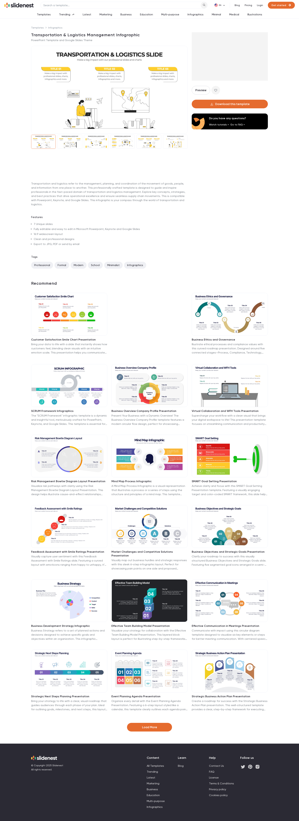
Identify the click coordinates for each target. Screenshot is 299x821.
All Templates (155, 765)
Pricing (248, 5)
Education (146, 14)
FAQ (211, 771)
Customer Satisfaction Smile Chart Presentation (63, 339)
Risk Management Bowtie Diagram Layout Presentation (68, 481)
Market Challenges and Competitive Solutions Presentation (142, 553)
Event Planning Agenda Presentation (135, 696)
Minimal (216, 14)
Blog (237, 5)
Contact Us (216, 765)
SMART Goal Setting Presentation (214, 481)
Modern (78, 265)
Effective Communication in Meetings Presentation (225, 625)
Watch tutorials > (219, 124)
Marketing (105, 14)
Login (260, 5)
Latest (87, 14)
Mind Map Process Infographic (131, 481)
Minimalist (113, 265)
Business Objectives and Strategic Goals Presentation (228, 551)
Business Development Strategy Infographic (60, 625)
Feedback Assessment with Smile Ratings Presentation (67, 551)
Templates (44, 14)
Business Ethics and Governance (213, 339)
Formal (62, 265)
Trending (64, 14)
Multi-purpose (170, 14)
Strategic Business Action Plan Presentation (221, 696)
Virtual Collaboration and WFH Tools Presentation (225, 411)
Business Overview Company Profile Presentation (143, 411)
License (214, 777)
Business (126, 14)
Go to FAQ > (237, 124)
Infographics (195, 14)
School (95, 265)
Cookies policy (218, 795)
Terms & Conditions (221, 783)
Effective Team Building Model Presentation (140, 625)
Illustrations (254, 14)
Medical (234, 14)
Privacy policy (217, 789)
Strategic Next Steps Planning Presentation (60, 696)
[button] (36, 89)
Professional (42, 265)
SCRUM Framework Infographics (52, 411)
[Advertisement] (109, 181)
